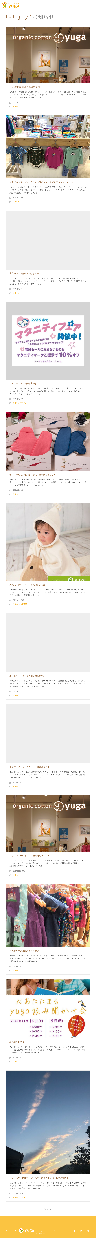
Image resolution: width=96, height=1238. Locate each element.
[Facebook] (74, 1231)
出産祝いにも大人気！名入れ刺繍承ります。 (30, 767)
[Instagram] (87, 1231)
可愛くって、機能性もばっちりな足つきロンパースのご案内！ (38, 1178)
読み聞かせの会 (16, 1042)
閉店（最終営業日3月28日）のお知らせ (27, 87)
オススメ (23, 403)
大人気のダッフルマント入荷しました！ (28, 585)
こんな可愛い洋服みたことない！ (25, 951)
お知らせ (16, 106)
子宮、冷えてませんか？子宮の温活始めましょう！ (33, 475)
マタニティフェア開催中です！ (24, 384)
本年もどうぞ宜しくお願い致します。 (27, 676)
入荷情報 (23, 604)
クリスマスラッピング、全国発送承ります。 (30, 856)
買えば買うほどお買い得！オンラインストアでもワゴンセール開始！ (42, 182)
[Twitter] (81, 1231)
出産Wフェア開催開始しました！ (25, 274)
